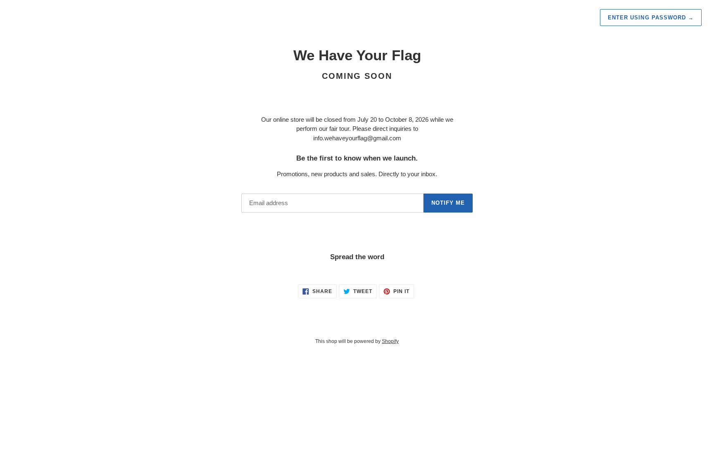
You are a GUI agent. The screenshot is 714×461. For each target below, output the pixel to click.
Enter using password (651, 17)
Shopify (390, 341)
